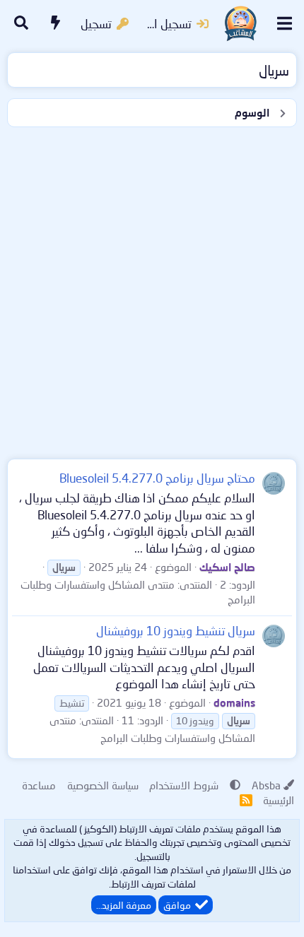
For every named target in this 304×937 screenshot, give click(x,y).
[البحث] (21, 24)
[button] (235, 785)
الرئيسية (278, 800)
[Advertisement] (152, 290)
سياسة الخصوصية (103, 785)
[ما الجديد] (56, 24)
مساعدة (39, 785)
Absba (266, 785)
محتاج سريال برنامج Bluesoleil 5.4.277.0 (157, 478)
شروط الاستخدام (183, 785)
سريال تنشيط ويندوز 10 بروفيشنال (175, 630)
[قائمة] (284, 23)
